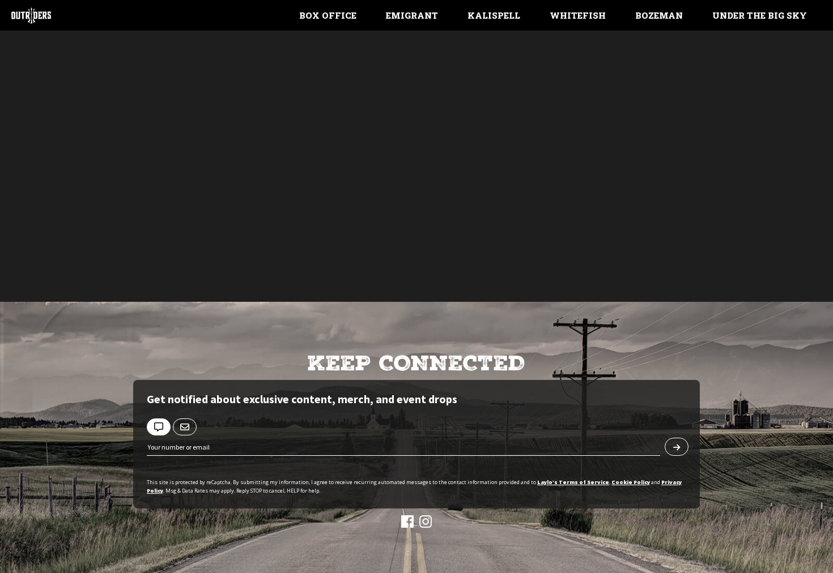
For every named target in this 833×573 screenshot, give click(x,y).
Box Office (327, 15)
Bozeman (659, 15)
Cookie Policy (630, 482)
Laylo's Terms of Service (573, 482)
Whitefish (578, 15)
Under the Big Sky (759, 15)
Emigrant (412, 15)
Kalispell (494, 15)
